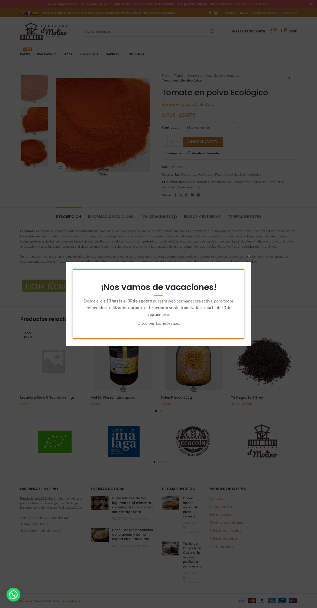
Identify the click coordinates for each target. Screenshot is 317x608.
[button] (13, 595)
